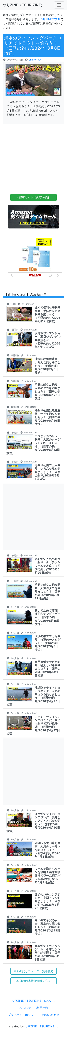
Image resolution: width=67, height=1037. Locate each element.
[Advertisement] (33, 160)
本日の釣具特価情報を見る (33, 981)
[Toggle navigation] (59, 5)
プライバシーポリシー (22, 1015)
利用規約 (42, 1008)
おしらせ (25, 1008)
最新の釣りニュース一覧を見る (34, 971)
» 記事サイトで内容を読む (34, 197)
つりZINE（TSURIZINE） (41, 1026)
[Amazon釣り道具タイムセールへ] (33, 216)
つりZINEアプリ (50, 19)
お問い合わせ (50, 1015)
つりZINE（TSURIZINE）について (34, 1000)
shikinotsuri (35, 59)
